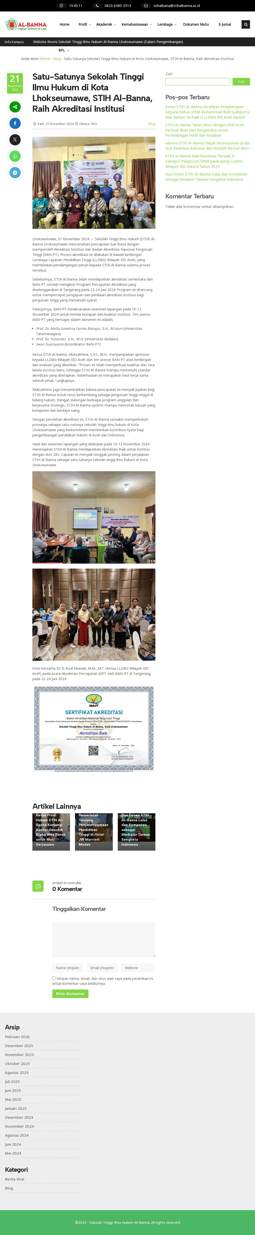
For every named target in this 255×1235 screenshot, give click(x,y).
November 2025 (19, 1054)
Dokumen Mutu (196, 24)
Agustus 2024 (17, 1135)
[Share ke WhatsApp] (15, 156)
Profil (82, 24)
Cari (168, 73)
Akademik (104, 24)
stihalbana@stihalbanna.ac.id (176, 5)
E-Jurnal (225, 24)
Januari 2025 (16, 1108)
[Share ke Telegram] (15, 172)
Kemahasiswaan (135, 24)
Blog (152, 123)
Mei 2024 (13, 1153)
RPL (62, 50)
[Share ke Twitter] (15, 139)
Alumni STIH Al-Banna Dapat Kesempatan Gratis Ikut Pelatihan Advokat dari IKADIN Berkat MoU (207, 145)
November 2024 (19, 1126)
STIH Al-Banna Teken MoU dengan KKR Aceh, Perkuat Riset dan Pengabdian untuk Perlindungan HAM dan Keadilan (205, 130)
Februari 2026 (17, 1036)
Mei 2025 (13, 1099)
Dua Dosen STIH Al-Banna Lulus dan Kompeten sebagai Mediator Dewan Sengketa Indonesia (206, 177)
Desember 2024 (19, 1117)
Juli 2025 (12, 1081)
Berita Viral (14, 1178)
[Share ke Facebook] (15, 123)
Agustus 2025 (17, 1072)
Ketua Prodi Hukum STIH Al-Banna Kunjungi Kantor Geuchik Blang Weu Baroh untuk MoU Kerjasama (50, 830)
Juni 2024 (13, 1144)
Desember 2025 (19, 1045)
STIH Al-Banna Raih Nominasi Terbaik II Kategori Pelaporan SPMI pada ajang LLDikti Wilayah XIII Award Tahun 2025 (203, 161)
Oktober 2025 (17, 1063)
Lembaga (165, 24)
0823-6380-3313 (118, 5)
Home (64, 24)
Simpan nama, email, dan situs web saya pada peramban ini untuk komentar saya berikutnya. (102, 981)
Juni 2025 (13, 1090)
